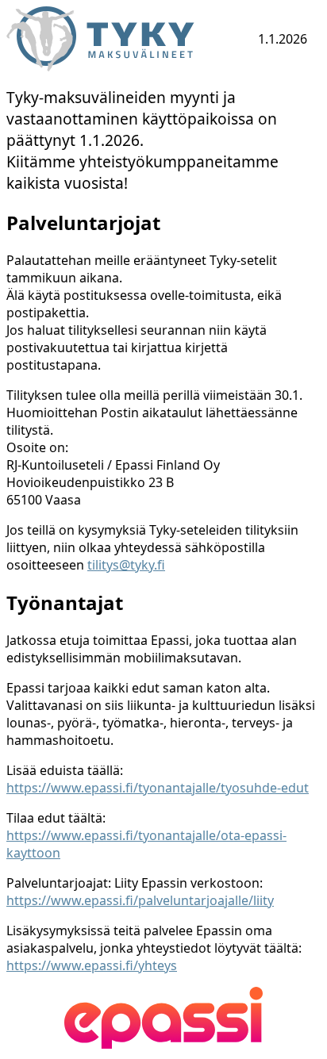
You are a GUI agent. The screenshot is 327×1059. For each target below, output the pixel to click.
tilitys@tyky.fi (126, 565)
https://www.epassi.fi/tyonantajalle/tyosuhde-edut (157, 787)
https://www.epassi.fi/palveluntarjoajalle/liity (140, 900)
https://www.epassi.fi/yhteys (91, 965)
